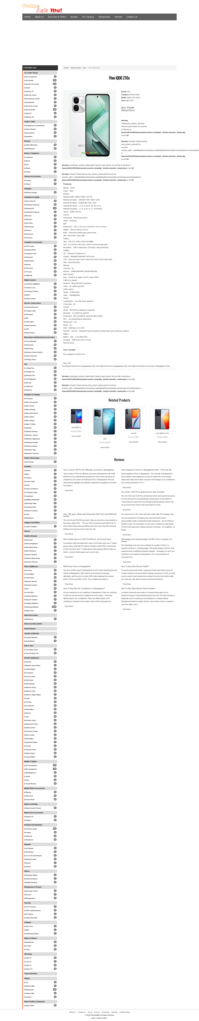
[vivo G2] (133, 419)
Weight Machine (31, 882)
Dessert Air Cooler (32, 84)
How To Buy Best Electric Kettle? (135, 566)
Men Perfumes (30, 551)
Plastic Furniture (31, 511)
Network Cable (30, 859)
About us (39, 17)
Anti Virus (29, 926)
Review (118, 17)
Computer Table (31, 492)
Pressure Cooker (31, 731)
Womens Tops (30, 450)
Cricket (28, 946)
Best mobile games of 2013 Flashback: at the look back (87, 539)
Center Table (30, 481)
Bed (27, 474)
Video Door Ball (31, 918)
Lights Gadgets (31, 526)
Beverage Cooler (31, 891)
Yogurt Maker (30, 757)
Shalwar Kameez (31, 431)
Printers (28, 230)
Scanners (28, 237)
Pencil (27, 168)
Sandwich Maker (31, 742)
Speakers (28, 136)
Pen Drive (29, 223)
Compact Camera (31, 291)
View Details (76, 436)
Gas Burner (29, 706)
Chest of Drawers (31, 489)
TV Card (28, 272)
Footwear (29, 398)
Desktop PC (29, 208)
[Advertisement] (99, 44)
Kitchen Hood (30, 720)
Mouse (28, 264)
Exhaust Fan (30, 375)
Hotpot (28, 713)
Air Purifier (29, 80)
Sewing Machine (31, 596)
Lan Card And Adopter (33, 855)
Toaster (28, 746)
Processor (29, 268)
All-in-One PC (30, 201)
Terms (90, 1012)
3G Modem (29, 848)
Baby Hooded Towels (33, 808)
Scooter (28, 997)
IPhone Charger (31, 192)
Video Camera (30, 298)
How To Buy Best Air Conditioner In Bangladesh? (84, 588)
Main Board (29, 261)
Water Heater (30, 753)
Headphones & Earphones (35, 125)
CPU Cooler (29, 246)
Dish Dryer (29, 680)
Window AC (29, 117)
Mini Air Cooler (30, 95)
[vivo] (104, 421)
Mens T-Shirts (30, 424)
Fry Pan (28, 702)
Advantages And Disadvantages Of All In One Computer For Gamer (146, 540)
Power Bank (29, 799)
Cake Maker (29, 574)
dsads (27, 88)
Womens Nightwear (32, 439)
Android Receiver (31, 307)
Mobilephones (30, 773)
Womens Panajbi (31, 442)
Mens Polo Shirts (31, 413)
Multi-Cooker (30, 727)
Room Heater (30, 110)
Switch (28, 866)
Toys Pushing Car (31, 653)
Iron (27, 589)
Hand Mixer (29, 709)
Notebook (29, 840)
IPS (26, 318)
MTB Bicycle (30, 149)
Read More (69, 490)
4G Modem (29, 852)
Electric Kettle (30, 687)
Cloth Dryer (29, 578)
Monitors (28, 219)
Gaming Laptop (31, 829)
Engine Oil (29, 816)
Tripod (27, 184)
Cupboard (29, 496)
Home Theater (30, 129)
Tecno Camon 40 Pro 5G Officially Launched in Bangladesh (88, 470)
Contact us (131, 17)
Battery (28, 792)
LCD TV (28, 961)
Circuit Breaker (30, 341)
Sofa (27, 514)
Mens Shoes (30, 420)
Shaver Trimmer (31, 554)
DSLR (27, 295)
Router (28, 863)
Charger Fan (30, 372)
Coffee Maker (30, 669)
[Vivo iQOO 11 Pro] (162, 419)
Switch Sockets (31, 356)
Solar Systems (30, 325)
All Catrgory (88, 17)
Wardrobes (29, 518)
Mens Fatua (29, 406)
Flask (27, 698)
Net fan (28, 383)
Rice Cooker (30, 735)
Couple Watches (31, 637)
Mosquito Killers (31, 875)
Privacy (97, 1012)
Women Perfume (31, 562)
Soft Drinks (29, 462)
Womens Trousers (32, 453)
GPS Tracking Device (33, 910)
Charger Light (30, 311)
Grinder (28, 662)
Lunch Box (29, 592)
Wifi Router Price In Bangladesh (77, 566)
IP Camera (29, 914)
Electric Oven (30, 691)
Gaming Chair (30, 507)
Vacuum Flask (30, 749)
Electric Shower (31, 581)
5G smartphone (31, 769)
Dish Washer (30, 684)
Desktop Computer (32, 205)
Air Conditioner (31, 77)
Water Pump (30, 333)
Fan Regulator (30, 379)
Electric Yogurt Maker (33, 695)
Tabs (27, 780)
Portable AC (29, 102)
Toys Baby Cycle (31, 649)
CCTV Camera (30, 907)
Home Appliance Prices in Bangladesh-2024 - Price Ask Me (146, 470)
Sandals (28, 428)
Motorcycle (29, 990)
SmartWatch (30, 641)
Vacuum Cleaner (31, 599)
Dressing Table (30, 503)
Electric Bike (30, 986)
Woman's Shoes (31, 435)
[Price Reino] (46, 8)
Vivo (84, 68)
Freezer (28, 894)
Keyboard (29, 257)
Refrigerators (30, 898)
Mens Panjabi (30, 409)
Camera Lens (30, 287)
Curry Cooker (30, 676)
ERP (27, 930)
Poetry (27, 172)
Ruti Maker (29, 738)
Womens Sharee (31, 446)
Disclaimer (106, 1012)
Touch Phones (30, 784)
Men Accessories (31, 402)
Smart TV (28, 969)
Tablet (27, 776)
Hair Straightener (31, 543)
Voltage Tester (30, 359)
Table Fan (29, 386)
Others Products (31, 879)
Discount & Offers (57, 17)
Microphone (29, 133)
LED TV (28, 965)
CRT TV (28, 958)
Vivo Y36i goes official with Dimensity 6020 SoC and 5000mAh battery (90, 515)
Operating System (32, 933)
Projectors (29, 234)
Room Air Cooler (31, 106)
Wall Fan (28, 390)
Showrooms (104, 17)
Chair (27, 485)
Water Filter (29, 1005)
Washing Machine (31, 607)
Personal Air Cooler (32, 99)
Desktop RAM (30, 250)
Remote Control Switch (34, 352)
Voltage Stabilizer (31, 603)
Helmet (28, 820)
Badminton (29, 942)
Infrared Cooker (31, 585)
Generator (29, 314)
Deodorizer (29, 345)
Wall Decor (29, 619)
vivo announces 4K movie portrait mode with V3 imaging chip (147, 514)
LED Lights (29, 322)
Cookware (29, 673)
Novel (27, 161)
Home (27, 17)
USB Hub (28, 275)
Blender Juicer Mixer (32, 665)
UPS (27, 329)
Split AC (28, 113)
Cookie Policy (125, 1012)
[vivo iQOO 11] (76, 416)
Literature (29, 157)
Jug (27, 717)
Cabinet (28, 478)
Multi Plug (29, 348)
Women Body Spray (32, 558)
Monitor (28, 216)
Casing (28, 180)
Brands (74, 17)
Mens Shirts (29, 417)
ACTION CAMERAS (32, 284)
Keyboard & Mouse (32, 212)
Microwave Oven (31, 724)
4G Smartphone (31, 765)
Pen (27, 164)
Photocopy (29, 227)
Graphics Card (30, 253)
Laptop (28, 832)
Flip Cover (29, 796)
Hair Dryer (29, 540)
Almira (27, 470)
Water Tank (29, 610)
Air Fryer (28, 570)
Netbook (28, 836)
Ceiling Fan (29, 368)
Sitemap (115, 1012)
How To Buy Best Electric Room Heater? (138, 588)
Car (26, 982)
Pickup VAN (29, 993)
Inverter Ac (29, 91)
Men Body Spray (31, 547)
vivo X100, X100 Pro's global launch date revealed (142, 492)
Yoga (27, 949)
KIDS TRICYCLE (31, 145)
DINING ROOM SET (32, 500)
